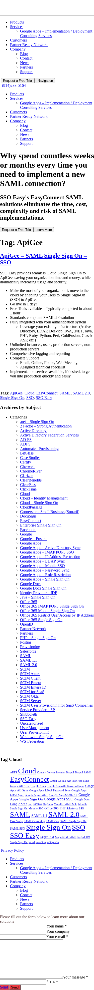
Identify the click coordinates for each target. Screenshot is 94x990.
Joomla (37, 804)
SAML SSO (17, 828)
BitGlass (27, 453)
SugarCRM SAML (65, 837)
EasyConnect (46, 393)
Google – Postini (33, 539)
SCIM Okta (29, 696)
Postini (25, 642)
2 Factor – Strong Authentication (46, 426)
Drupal (70, 772)
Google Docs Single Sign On (43, 588)
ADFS (25, 444)
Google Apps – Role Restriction (45, 575)
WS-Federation (32, 741)
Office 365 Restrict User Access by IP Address (57, 615)
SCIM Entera (30, 683)
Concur (41, 772)
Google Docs (30, 584)
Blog (24, 54)
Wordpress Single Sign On (44, 842)
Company (18, 49)
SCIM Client (30, 678)
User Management (34, 728)
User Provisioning (34, 732)
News (24, 63)
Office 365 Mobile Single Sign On (47, 611)
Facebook (28, 530)
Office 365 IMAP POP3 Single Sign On (52, 606)
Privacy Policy (12, 850)
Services (16, 27)
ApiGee (16, 393)
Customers (18, 40)
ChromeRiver (31, 471)
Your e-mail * (57, 936)
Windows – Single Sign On (41, 737)
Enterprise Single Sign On (40, 525)
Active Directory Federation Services (49, 435)
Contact (26, 58)
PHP (62, 808)
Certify (25, 462)
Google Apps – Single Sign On (44, 579)
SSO (30, 397)
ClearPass (28, 484)
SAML (65, 393)
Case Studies (30, 457)
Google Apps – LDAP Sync (42, 561)
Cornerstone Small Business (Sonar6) (49, 512)
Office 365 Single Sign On (41, 620)
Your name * (56, 926)
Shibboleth (28, 714)
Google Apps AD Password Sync (65, 786)
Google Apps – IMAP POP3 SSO (47, 552)
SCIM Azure (30, 674)
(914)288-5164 (13, 85)
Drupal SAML (83, 772)
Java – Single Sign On (37, 597)
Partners (26, 67)
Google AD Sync (20, 786)
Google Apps (30, 543)
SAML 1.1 (28, 660)
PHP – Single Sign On (38, 638)
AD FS (26, 439)
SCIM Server (30, 701)
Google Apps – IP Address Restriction (50, 557)
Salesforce (28, 651)
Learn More (44, 230)
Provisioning (30, 647)
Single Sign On (12, 397)
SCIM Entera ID (33, 687)
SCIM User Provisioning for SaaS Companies (56, 705)
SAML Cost (52, 821)
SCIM (25, 669)
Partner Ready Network (29, 45)
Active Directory (33, 430)
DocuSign (28, 516)
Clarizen (26, 475)
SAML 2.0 (81, 393)
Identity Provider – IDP (38, 593)
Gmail (53, 780)
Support (26, 72)
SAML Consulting (34, 821)
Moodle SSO (36, 808)
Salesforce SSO (75, 808)
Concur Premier (56, 772)
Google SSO (18, 804)
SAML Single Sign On (73, 821)
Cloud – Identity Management (43, 498)
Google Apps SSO (58, 799)
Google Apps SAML (36, 794)
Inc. (30, 803)
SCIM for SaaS (32, 692)
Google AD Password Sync (73, 780)
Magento (48, 803)
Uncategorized (31, 723)
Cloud (29, 393)
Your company (58, 931)
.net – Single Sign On (37, 421)
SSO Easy (44, 397)
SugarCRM (47, 837)
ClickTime (28, 489)
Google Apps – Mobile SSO (42, 566)
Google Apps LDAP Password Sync (49, 790)
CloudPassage (31, 507)
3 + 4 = (52, 982)
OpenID (26, 624)
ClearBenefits (31, 480)
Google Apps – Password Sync (44, 570)
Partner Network (33, 629)
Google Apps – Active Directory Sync (50, 548)
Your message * (75, 977)
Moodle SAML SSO (65, 804)
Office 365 (28, 602)
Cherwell (27, 466)
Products (17, 22)
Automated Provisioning (39, 448)
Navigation (45, 81)
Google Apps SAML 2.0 (63, 795)
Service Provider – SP (37, 710)
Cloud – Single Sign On (39, 503)
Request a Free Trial (18, 81)
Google (26, 534)
